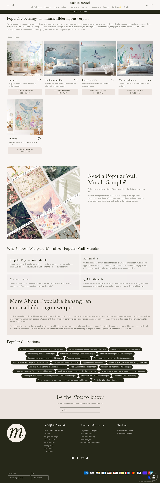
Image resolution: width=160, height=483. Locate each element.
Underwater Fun (54, 80)
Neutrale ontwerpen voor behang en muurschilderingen (123, 371)
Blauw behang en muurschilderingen (125, 349)
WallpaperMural (148, 481)
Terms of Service (50, 440)
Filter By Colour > (13, 37)
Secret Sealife (89, 80)
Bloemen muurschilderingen (78, 358)
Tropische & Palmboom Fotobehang (108, 380)
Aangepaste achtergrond (89, 431)
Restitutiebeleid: (50, 443)
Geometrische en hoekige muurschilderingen (30, 362)
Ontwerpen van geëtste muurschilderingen (45, 358)
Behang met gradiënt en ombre (66, 362)
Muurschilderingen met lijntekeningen (116, 367)
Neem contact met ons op (53, 431)
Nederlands (38, 478)
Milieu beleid (48, 448)
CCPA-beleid (48, 451)
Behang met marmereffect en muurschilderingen (34, 371)
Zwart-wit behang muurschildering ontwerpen (87, 349)
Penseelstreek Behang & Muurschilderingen (77, 354)
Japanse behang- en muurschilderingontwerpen (128, 362)
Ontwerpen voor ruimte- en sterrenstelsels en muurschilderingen (63, 380)
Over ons (47, 434)
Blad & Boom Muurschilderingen (83, 367)
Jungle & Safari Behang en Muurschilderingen (47, 367)
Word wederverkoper (124, 434)
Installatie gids (85, 440)
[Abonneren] (97, 410)
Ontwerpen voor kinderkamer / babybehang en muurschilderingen (50, 376)
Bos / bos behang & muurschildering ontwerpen (113, 358)
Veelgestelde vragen (51, 437)
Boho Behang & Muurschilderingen (41, 354)
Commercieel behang (125, 431)
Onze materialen (86, 434)
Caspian (13, 80)
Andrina (13, 138)
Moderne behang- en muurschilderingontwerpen (77, 371)
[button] (8, 4)
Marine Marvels (127, 80)
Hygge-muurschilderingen (93, 362)
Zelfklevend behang (87, 437)
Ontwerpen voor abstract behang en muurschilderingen (42, 349)
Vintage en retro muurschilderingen (95, 376)
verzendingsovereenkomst (90, 443)
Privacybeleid (49, 446)
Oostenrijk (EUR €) (16, 478)
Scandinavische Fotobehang (125, 376)
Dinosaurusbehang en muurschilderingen (116, 354)
